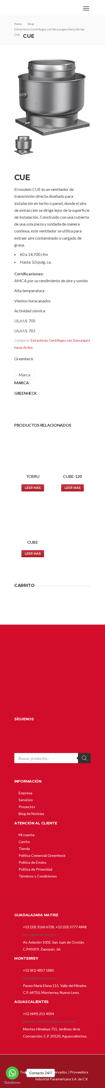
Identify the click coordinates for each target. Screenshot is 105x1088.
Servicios (26, 800)
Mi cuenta (26, 835)
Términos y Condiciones (38, 876)
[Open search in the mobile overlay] (52, 762)
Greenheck (23, 358)
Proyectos (27, 807)
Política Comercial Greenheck (42, 855)
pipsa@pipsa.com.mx (39, 934)
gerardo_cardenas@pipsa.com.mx (49, 1021)
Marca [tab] (24, 374)
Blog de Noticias (31, 813)
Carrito (24, 841)
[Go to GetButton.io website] (12, 1082)
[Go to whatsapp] (12, 1073)
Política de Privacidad (35, 869)
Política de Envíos (32, 862)
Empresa (25, 793)
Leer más (33, 488)
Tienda (24, 848)
